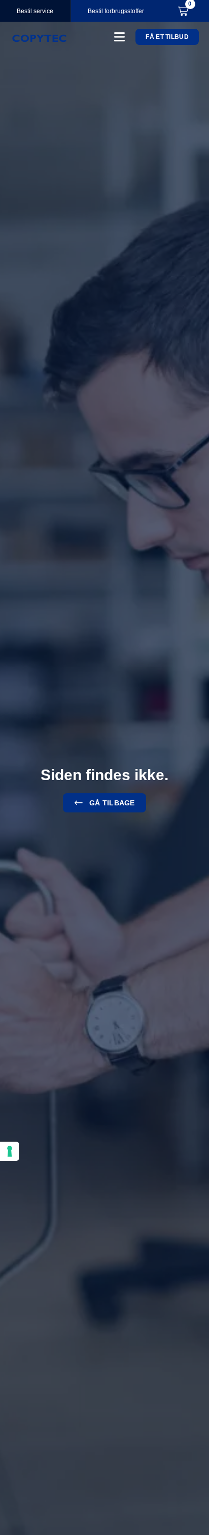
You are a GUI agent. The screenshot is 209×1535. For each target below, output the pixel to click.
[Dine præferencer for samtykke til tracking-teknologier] (9, 1151)
